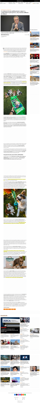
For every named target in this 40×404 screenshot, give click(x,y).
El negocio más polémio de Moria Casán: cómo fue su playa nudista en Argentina (14, 373)
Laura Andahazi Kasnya (4, 36)
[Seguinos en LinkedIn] (20, 394)
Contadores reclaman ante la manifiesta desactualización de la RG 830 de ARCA (9, 330)
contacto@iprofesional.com (20, 402)
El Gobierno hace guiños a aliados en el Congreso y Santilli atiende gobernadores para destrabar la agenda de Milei (24, 379)
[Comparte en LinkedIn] (5, 34)
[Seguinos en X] (16, 394)
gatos (12, 309)
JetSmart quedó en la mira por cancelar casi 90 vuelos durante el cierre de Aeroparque (34, 39)
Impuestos (22, 2)
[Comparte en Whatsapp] (4, 34)
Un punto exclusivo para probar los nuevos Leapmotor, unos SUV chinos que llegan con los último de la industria (24, 385)
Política (16, 2)
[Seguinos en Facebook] (15, 394)
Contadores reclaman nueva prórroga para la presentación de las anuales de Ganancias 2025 (5, 336)
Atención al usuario (16, 397)
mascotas (10, 309)
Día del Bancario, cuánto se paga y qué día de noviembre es (24, 367)
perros (7, 309)
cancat (14, 309)
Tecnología (30, 2)
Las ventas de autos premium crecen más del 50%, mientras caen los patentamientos (5, 373)
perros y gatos (5, 51)
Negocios (27, 2)
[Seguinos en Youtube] (21, 394)
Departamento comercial (23, 398)
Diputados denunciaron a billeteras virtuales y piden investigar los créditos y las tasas (15, 336)
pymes (4, 309)
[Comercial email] (22, 399)
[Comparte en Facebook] (1, 34)
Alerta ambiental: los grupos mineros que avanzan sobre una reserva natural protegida (34, 83)
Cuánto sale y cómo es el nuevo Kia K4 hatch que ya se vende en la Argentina (5, 385)
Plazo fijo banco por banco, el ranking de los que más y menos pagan (24, 373)
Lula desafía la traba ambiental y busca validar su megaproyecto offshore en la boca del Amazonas (15, 385)
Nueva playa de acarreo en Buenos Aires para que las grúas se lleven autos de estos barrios (34, 336)
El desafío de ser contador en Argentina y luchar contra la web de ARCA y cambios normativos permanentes (15, 362)
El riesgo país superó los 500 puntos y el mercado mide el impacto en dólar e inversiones (24, 362)
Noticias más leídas (4, 315)
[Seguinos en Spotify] (25, 394)
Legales (24, 2)
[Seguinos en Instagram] (18, 394)
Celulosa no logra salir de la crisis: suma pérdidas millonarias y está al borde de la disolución (15, 347)
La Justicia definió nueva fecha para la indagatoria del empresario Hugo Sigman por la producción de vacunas (34, 374)
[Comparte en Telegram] (7, 34)
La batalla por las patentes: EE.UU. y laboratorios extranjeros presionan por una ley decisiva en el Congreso (24, 325)
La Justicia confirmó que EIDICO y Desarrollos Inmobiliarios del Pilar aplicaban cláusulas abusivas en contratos (5, 362)
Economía (14, 2)
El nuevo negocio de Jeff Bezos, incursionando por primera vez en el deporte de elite (25, 341)
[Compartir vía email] (8, 34)
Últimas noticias (10, 2)
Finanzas (19, 2)
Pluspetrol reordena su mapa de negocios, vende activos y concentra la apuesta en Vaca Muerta (24, 330)
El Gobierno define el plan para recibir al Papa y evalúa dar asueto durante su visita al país (5, 347)
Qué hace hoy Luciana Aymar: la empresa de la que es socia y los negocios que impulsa (34, 50)
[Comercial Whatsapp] (24, 399)
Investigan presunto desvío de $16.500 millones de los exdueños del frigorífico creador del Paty (34, 72)
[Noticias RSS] (23, 394)
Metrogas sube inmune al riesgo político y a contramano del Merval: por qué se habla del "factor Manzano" (25, 336)
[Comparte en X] (3, 34)
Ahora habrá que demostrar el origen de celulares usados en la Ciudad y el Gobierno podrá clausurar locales (24, 347)
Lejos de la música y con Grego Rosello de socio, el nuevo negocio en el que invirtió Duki (34, 61)
